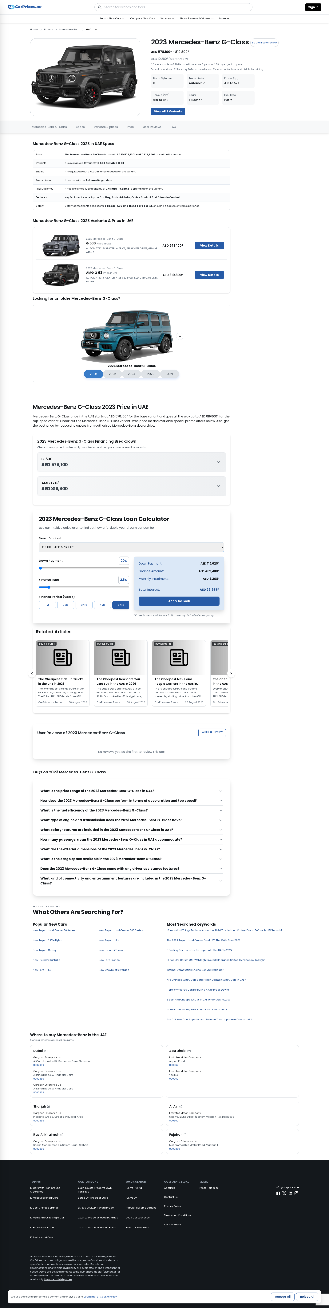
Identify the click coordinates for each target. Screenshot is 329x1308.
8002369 (38, 1065)
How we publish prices (58, 1279)
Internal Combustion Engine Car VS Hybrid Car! (195, 970)
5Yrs (121, 605)
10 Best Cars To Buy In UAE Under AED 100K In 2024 (197, 1009)
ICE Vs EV (131, 1198)
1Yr (47, 605)
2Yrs (66, 605)
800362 (173, 1065)
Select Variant (50, 538)
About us (169, 1188)
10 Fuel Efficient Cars (42, 1227)
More (222, 18)
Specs (80, 127)
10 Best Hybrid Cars (41, 1237)
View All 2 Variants (168, 111)
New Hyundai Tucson (111, 950)
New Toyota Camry (44, 950)
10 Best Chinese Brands (44, 1207)
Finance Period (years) (57, 597)
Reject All (307, 1296)
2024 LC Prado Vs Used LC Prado (98, 1217)
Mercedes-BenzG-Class (49, 127)
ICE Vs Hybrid (134, 1188)
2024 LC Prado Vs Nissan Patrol (97, 1227)
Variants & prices (106, 127)
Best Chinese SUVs (137, 1227)
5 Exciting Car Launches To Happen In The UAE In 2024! (200, 950)
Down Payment (51, 560)
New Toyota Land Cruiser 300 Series (121, 930)
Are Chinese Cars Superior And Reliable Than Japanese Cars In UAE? (209, 1019)
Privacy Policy (172, 1206)
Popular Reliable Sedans (141, 1207)
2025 (112, 374)
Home (34, 29)
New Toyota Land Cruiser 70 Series (54, 930)
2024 (131, 374)
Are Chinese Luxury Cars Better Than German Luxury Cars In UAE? (206, 980)
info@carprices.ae (287, 1187)
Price (130, 127)
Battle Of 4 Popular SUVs (93, 1198)
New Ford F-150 (42, 970)
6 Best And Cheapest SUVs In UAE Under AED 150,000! (199, 999)
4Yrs (102, 605)
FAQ (173, 127)
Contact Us (171, 1197)
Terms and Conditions (177, 1215)
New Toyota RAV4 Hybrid (48, 940)
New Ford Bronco (109, 960)
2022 (150, 374)
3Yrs (84, 605)
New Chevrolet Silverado (114, 970)
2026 (93, 374)
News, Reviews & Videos (195, 18)
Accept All (283, 1296)
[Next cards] (231, 673)
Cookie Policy (172, 1224)
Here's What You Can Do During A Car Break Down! (198, 990)
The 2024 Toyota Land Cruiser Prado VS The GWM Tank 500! (203, 940)
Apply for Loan (179, 601)
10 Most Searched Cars (44, 1198)
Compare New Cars (142, 18)
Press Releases (209, 1188)
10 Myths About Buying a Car (47, 1217)
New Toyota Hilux (109, 940)
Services (165, 18)
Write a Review (212, 732)
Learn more (91, 1296)
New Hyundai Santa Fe (46, 960)
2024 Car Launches (138, 1217)
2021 (170, 374)
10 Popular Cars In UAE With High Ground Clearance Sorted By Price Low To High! (216, 960)
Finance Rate (49, 580)
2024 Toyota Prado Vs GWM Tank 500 (95, 1189)
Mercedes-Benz (69, 29)
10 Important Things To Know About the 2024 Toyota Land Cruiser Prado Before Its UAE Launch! (224, 930)
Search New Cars (110, 18)
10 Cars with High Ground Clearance (45, 1189)
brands (48, 29)
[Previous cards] (32, 673)
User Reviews (152, 127)
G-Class (91, 29)
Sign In (313, 7)
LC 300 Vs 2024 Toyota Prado (96, 1207)
